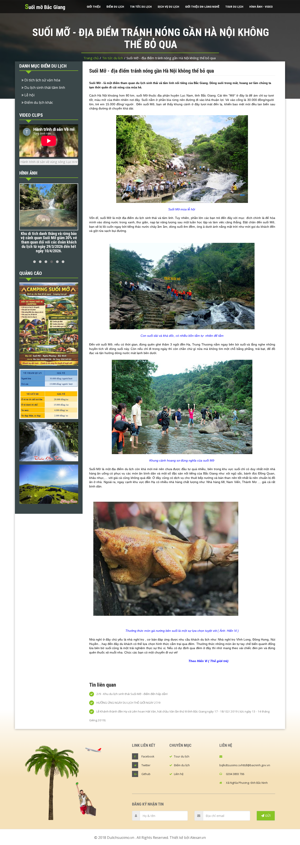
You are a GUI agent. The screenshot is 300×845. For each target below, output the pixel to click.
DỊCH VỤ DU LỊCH (168, 6)
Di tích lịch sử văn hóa (41, 80)
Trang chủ (91, 58)
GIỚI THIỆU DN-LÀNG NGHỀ (202, 6)
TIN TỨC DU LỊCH (141, 6)
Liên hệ (178, 774)
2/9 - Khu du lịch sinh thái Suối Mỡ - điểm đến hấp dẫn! (132, 694)
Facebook (147, 756)
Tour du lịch (181, 756)
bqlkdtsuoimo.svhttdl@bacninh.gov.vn (244, 765)
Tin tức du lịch (112, 58)
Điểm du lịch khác (38, 102)
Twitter (145, 765)
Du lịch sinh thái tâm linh (44, 87)
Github (145, 774)
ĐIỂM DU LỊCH (115, 6)
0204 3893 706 (235, 774)
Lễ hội (28, 95)
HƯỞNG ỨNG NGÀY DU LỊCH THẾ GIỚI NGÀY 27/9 (128, 703)
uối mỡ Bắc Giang (45, 6)
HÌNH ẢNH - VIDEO (261, 6)
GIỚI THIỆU (94, 6)
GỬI (267, 815)
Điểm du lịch (182, 765)
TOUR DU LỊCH (234, 6)
